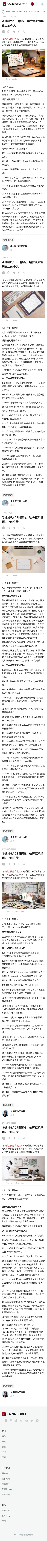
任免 (25, 11)
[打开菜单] (42, 4)
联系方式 (6, 1515)
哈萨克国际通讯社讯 (13, 39)
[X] (23, 31)
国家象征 (6, 1484)
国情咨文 (37, 11)
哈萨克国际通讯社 (12, 871)
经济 (4, 1452)
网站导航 (6, 1510)
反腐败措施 (7, 1489)
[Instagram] (3, 31)
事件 (31, 11)
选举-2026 (10, 11)
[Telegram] (13, 31)
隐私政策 (6, 1478)
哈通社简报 (8, 239)
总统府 (19, 11)
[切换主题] (34, 4)
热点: (3, 11)
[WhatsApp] (8, 31)
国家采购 (6, 1494)
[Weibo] (21, 1420)
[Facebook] (18, 31)
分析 (4, 1447)
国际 (4, 1457)
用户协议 (6, 1473)
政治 (4, 1441)
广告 (4, 1521)
